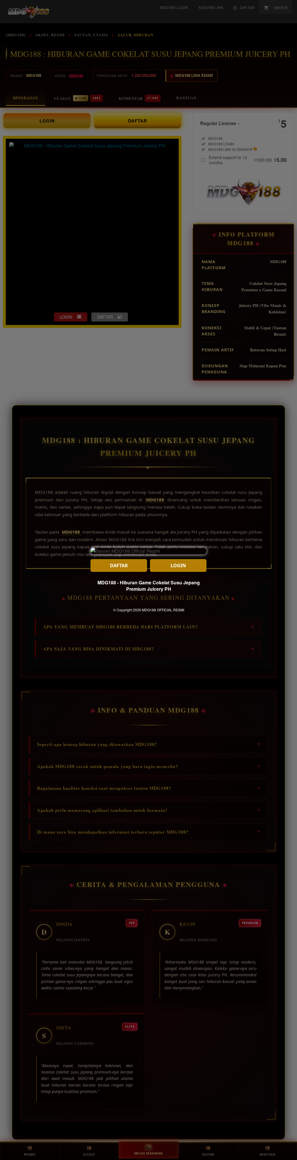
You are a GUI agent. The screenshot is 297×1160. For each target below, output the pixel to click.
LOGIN (178, 565)
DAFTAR (119, 565)
